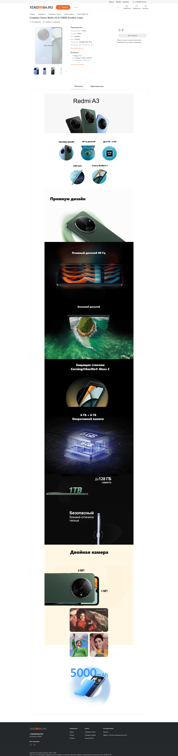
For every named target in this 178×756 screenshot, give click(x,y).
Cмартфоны (41, 14)
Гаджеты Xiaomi (89, 738)
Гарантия (105, 732)
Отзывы (118, 2)
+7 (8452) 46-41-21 (140, 2)
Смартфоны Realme (90, 735)
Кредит (111, 2)
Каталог (65, 7)
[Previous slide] (32, 45)
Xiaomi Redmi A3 (82, 14)
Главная (32, 14)
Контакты (126, 2)
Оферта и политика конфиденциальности (115, 735)
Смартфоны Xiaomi (55, 14)
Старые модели (69, 14)
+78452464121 (36, 734)
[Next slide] (64, 45)
